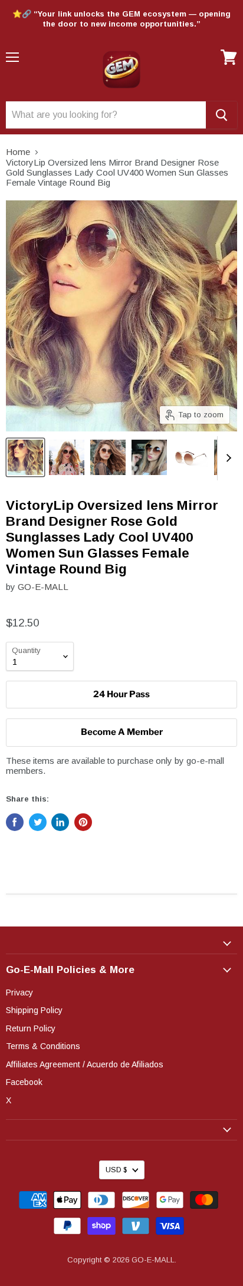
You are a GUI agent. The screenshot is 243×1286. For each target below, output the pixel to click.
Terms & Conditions (43, 1046)
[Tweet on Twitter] (38, 822)
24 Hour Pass (121, 694)
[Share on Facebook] (15, 822)
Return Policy (30, 1028)
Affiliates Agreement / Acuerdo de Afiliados (84, 1064)
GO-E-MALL (43, 587)
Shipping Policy (34, 1010)
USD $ (116, 1170)
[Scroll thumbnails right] (226, 458)
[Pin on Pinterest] (83, 822)
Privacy (19, 992)
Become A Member (122, 732)
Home (18, 152)
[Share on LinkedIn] (60, 822)
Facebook (24, 1082)
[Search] (221, 114)
